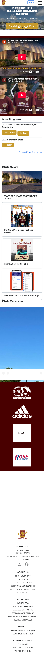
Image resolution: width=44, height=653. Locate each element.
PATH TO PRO (23, 603)
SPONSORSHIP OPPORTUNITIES (23, 589)
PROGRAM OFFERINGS (23, 606)
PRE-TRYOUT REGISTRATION (23, 630)
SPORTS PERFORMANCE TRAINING (23, 617)
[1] (19, 27)
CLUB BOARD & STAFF (23, 583)
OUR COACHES (22, 579)
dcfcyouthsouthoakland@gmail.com (23, 556)
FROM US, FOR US (23, 576)
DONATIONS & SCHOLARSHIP (23, 586)
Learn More (9, 132)
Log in (31, 2)
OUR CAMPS (23, 644)
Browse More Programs (30, 152)
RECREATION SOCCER (23, 620)
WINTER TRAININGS (23, 651)
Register (23, 133)
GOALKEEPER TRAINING (23, 610)
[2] (22, 27)
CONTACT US (23, 593)
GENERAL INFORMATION (23, 634)
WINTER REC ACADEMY (23, 648)
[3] (26, 27)
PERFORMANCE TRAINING (23, 613)
